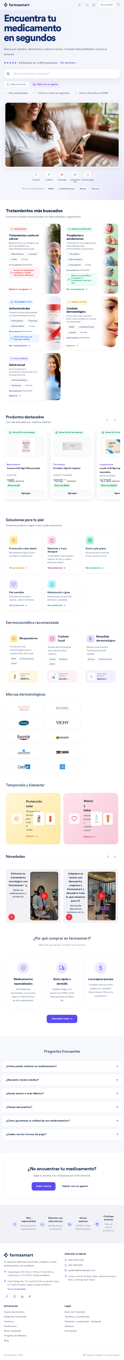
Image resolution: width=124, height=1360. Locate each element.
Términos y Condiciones (77, 1317)
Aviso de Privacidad (75, 1312)
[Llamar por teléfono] (87, 4)
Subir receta (43, 1186)
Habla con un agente (47, 84)
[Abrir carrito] (118, 4)
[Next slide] (115, 856)
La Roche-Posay (66, 189)
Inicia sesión (106, 5)
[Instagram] (14, 1296)
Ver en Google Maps (16, 1289)
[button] (79, 5)
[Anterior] (107, 419)
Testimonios (10, 1326)
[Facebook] (7, 1296)
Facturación (71, 1331)
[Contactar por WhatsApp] (94, 4)
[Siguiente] (115, 419)
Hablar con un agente (75, 1186)
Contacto (9, 1321)
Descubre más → (62, 1019)
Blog (6, 1340)
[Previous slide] (108, 856)
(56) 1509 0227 (76, 1260)
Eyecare (95, 189)
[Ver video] (11, 917)
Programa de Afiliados (15, 1336)
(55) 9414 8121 (75, 1265)
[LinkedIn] (22, 1296)
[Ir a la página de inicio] (16, 5)
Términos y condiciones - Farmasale (83, 1321)
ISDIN (50, 189)
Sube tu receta (18, 84)
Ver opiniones (67, 63)
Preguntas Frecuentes (15, 1317)
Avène (83, 189)
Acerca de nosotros (14, 1312)
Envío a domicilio (12, 1331)
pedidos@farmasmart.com (81, 1270)
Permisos (69, 1326)
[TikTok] (30, 1296)
